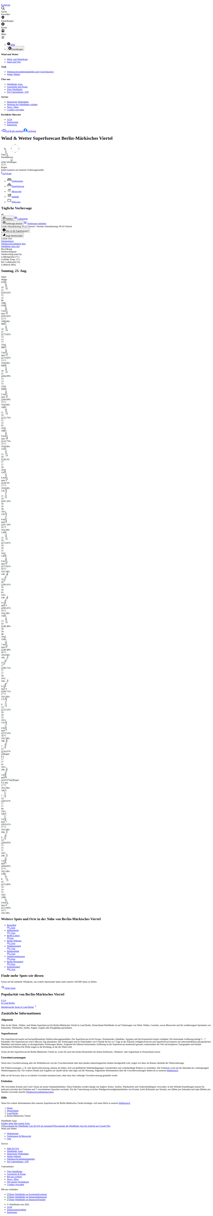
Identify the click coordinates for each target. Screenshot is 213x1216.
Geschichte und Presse (17, 87)
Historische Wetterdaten (18, 102)
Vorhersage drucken (14, 224)
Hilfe (12, 44)
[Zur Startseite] (1, 2)
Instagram (42, 1197)
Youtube (41, 1199)
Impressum (12, 125)
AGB (9, 119)
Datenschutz (12, 122)
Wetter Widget (13, 74)
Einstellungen (17, 49)
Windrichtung (7, 241)
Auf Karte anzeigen (15, 131)
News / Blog (13, 107)
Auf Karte (7, 173)
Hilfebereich (172, 1070)
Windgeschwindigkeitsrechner (39, 1092)
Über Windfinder (14, 89)
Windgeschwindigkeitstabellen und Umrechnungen (30, 72)
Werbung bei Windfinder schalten (22, 104)
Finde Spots (10, 988)
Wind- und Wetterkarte (17, 59)
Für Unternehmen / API (18, 92)
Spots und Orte (14, 62)
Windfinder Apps (15, 84)
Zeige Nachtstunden (14, 236)
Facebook (31, 131)
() (13, 244)
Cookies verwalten (15, 109)
